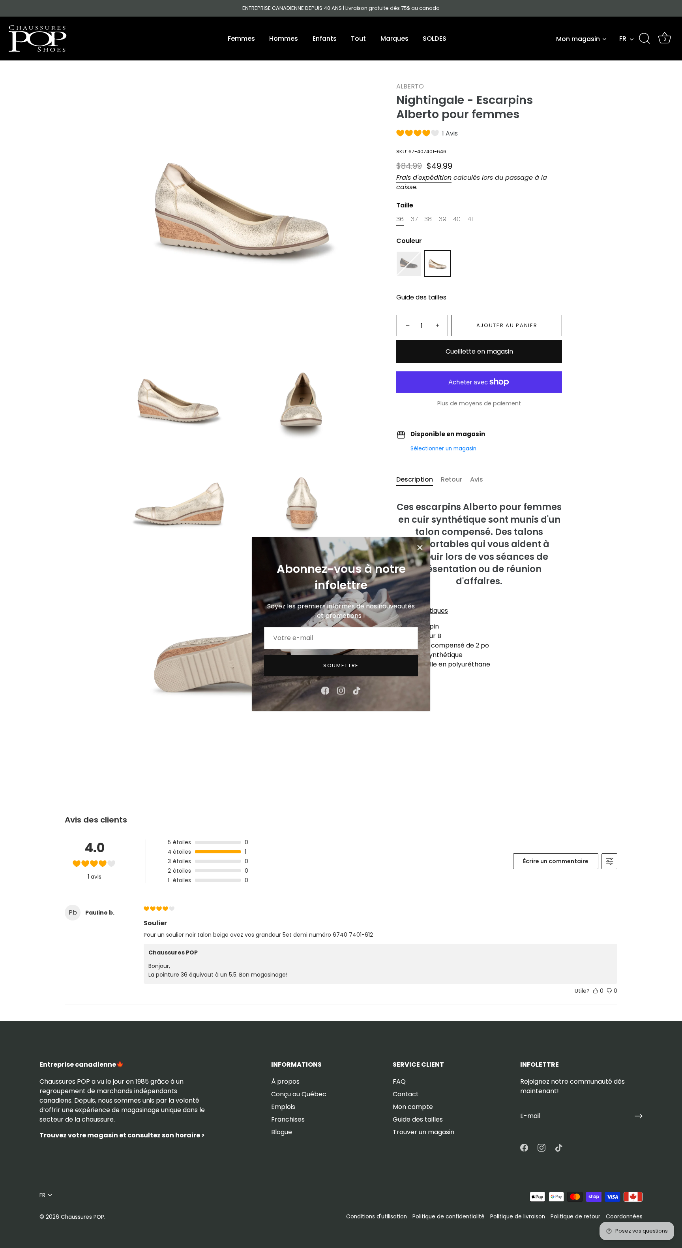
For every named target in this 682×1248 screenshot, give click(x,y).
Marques (394, 38)
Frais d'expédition (424, 177)
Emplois (283, 1106)
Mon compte (413, 1106)
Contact (406, 1094)
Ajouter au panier (507, 325)
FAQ (399, 1081)
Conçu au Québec (298, 1094)
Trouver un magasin (423, 1132)
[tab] (418, 479)
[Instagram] (341, 690)
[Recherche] (644, 38)
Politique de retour (575, 1216)
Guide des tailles (421, 297)
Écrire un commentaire (555, 861)
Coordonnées (624, 1216)
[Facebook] (325, 690)
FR (622, 39)
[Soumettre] (639, 1116)
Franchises (288, 1119)
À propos (285, 1081)
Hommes (283, 38)
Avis (476, 479)
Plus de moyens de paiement (479, 403)
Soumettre (341, 665)
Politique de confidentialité (448, 1216)
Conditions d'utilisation (376, 1216)
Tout (358, 38)
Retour (451, 479)
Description (414, 479)
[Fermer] (420, 547)
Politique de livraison (517, 1216)
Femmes (241, 38)
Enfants (325, 38)
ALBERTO (410, 86)
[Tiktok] (357, 690)
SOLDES (434, 38)
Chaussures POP (82, 1217)
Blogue (281, 1132)
